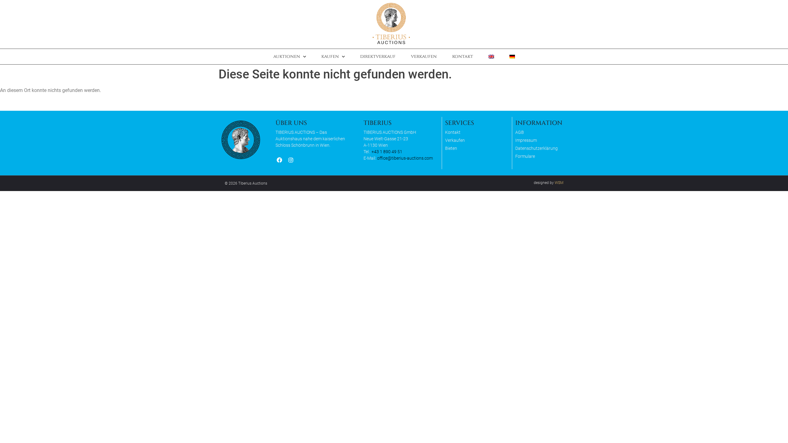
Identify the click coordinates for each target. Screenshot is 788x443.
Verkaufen (424, 56)
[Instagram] (291, 160)
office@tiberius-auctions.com (405, 158)
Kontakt (462, 56)
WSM (559, 183)
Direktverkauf (378, 56)
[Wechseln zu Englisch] (491, 56)
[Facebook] (279, 160)
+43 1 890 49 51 (387, 151)
